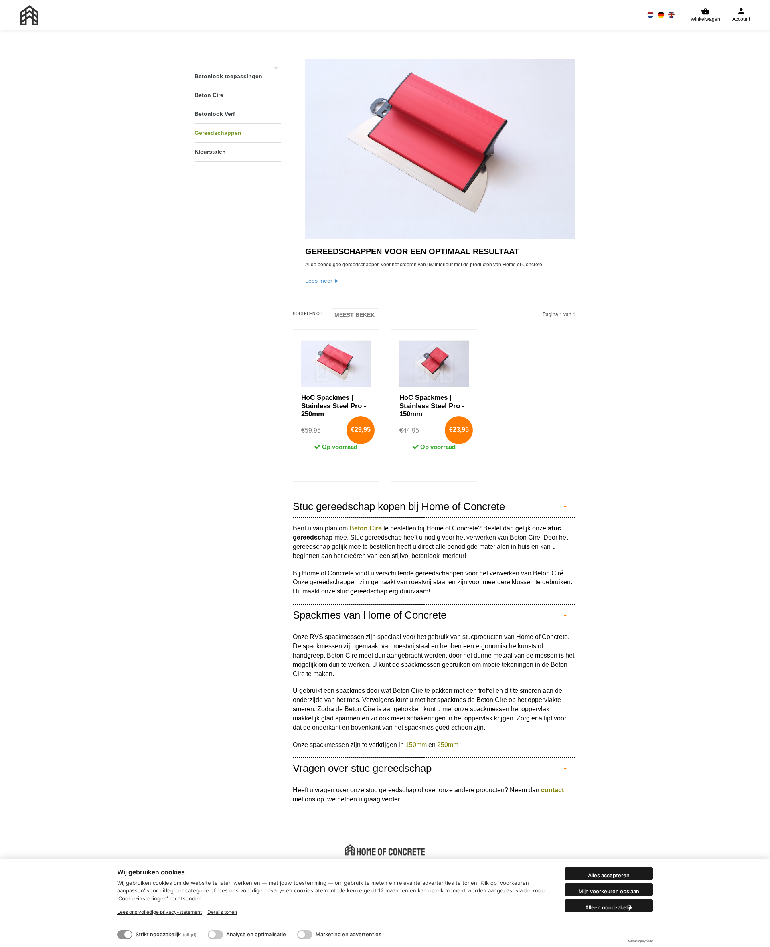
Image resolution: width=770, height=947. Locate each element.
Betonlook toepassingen (228, 76)
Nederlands (650, 15)
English (671, 15)
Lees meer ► (322, 280)
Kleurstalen (210, 151)
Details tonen (222, 912)
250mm (447, 744)
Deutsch (661, 15)
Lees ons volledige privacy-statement (159, 912)
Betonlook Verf (215, 114)
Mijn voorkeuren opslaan (608, 891)
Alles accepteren (609, 875)
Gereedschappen (218, 133)
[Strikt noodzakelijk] (124, 934)
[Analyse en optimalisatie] (215, 934)
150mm (416, 744)
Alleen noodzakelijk (609, 907)
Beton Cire (209, 95)
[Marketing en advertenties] (304, 934)
